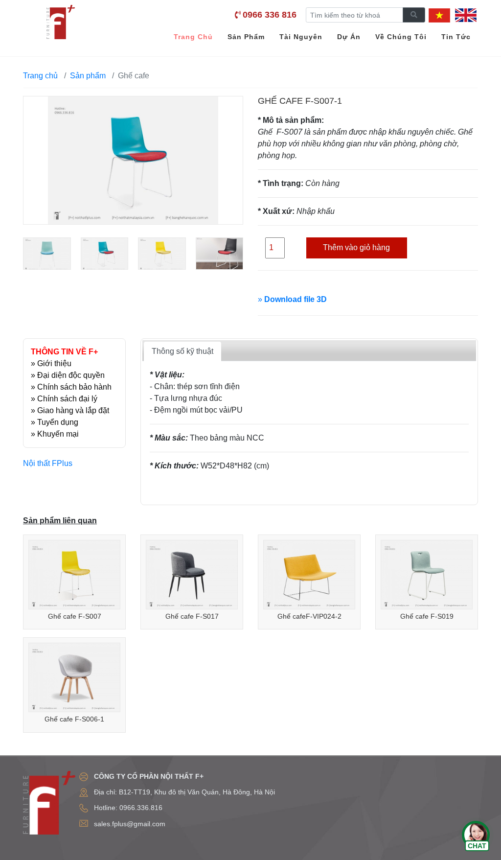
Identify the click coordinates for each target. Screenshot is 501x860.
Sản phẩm (88, 75)
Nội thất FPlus (47, 463)
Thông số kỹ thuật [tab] (182, 351)
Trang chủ (40, 75)
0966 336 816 (269, 15)
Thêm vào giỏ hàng (356, 247)
